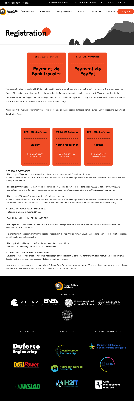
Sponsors (110, 11)
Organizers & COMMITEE (60, 3)
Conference (26, 11)
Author (81, 11)
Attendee (44, 11)
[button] (27, 11)
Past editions (107, 3)
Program (126, 11)
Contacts (122, 3)
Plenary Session (62, 11)
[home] (9, 12)
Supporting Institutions (86, 3)
